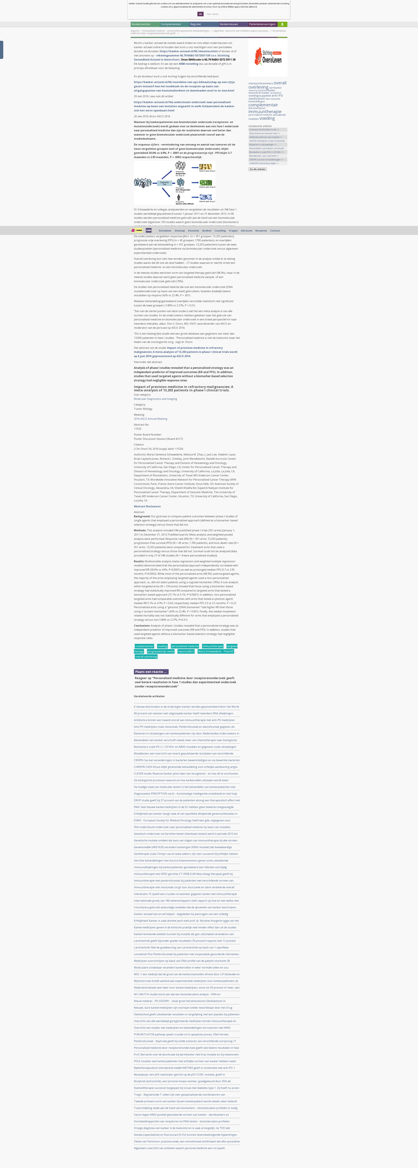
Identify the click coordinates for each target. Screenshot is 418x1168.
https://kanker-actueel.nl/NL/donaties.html (189, 51)
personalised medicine (185, 646)
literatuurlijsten (257, 108)
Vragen (233, 230)
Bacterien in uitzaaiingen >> (263, 144)
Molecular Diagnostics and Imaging (155, 399)
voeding (162, 646)
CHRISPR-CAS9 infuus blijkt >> (264, 163)
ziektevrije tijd (255, 90)
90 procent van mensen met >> (264, 133)
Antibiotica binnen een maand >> (265, 137)
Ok (200, 14)
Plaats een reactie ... (150, 672)
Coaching (220, 230)
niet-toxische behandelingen (264, 100)
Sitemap (180, 230)
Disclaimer (165, 230)
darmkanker (275, 87)
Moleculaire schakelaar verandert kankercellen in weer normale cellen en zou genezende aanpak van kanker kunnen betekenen (181, 967)
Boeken (206, 230)
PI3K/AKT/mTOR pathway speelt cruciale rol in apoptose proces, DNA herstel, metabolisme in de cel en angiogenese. (181, 1034)
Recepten (261, 230)
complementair (144, 646)
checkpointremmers (261, 83)
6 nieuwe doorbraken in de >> (264, 129)
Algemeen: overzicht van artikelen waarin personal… (242, 30)
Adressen (246, 230)
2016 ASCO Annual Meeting (150, 419)
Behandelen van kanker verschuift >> (266, 148)
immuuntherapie (212, 646)
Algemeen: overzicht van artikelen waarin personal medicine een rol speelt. (179, 1148)
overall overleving (146, 656)
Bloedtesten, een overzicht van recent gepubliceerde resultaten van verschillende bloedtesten (183, 753)
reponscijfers (186, 651)
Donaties (193, 230)
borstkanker (268, 90)
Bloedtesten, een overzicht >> (264, 155)
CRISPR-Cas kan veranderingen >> (266, 159)
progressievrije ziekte (160, 651)
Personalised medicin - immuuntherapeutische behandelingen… (176, 30)
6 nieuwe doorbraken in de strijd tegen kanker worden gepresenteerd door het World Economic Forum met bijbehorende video (186, 707)
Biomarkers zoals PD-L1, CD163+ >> (266, 152)
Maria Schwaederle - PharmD (216, 651)
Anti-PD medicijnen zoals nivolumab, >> (267, 141)
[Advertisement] (268, 225)
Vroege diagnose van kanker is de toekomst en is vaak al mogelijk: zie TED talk (182, 1128)
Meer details (212, 14)
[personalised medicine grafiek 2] (175, 203)
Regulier (135, 30)
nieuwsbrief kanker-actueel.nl (265, 92)
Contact (275, 230)
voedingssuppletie (260, 95)
